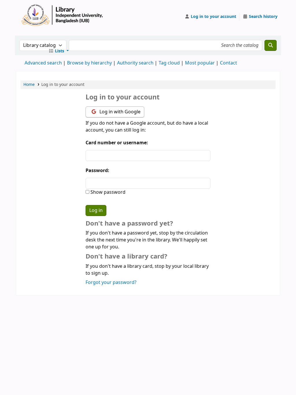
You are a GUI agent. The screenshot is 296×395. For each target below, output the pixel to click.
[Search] (270, 45)
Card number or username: (117, 142)
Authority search (135, 63)
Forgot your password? (111, 282)
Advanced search (43, 63)
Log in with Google (119, 111)
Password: (97, 170)
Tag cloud (169, 63)
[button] (58, 51)
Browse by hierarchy (89, 63)
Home (29, 85)
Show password (107, 192)
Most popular (200, 63)
